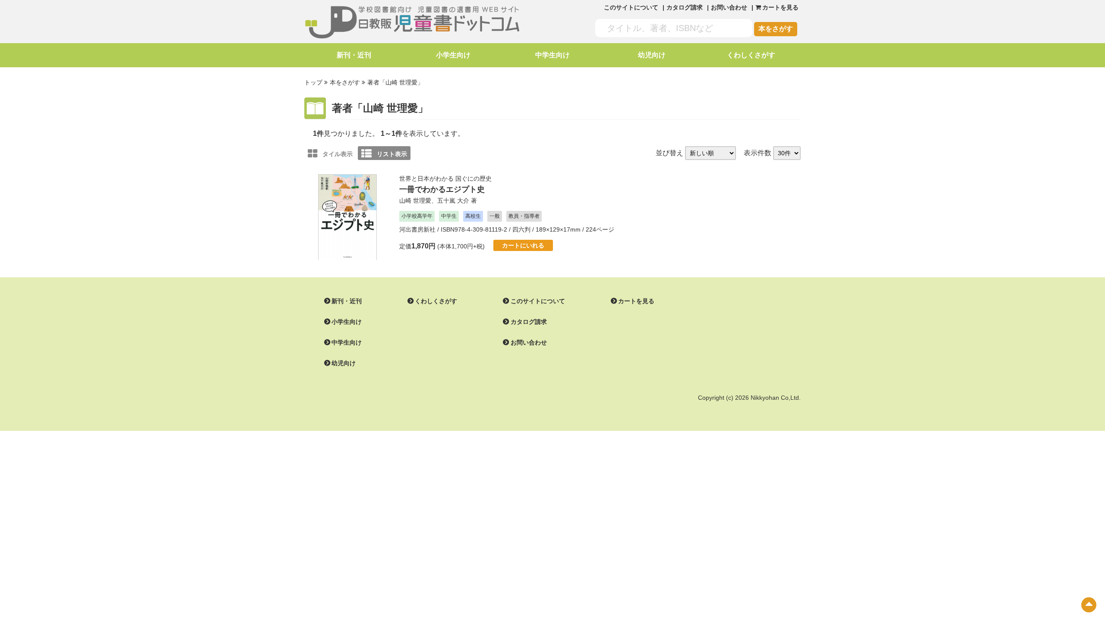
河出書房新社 (417, 229)
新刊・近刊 (354, 55)
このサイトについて (631, 7)
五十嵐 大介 (453, 200)
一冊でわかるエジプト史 (442, 189)
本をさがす (775, 28)
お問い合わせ (729, 7)
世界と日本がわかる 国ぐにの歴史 (445, 178)
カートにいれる (523, 245)
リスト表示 (392, 154)
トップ (313, 82)
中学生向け (552, 55)
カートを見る (636, 301)
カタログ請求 (684, 7)
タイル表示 (337, 154)
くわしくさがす (751, 55)
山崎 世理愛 (415, 200)
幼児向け (652, 55)
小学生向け (453, 55)
